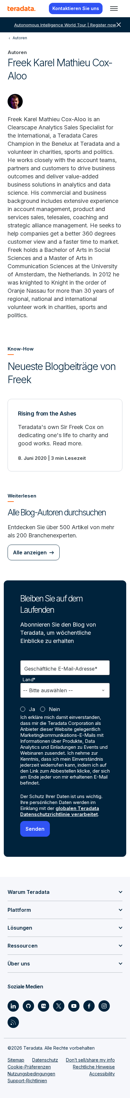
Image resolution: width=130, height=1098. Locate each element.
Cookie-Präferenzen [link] (29, 1066)
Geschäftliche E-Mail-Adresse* (61, 669)
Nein (54, 709)
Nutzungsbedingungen (31, 1073)
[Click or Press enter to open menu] (113, 8)
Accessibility (102, 1073)
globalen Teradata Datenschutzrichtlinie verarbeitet (59, 811)
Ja (32, 709)
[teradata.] (21, 8)
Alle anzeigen (30, 552)
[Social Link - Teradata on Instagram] (104, 1006)
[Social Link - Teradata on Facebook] (89, 1006)
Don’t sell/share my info (90, 1060)
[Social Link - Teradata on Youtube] (74, 1006)
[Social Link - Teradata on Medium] (43, 1006)
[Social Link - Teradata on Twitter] (58, 1006)
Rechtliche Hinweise (94, 1066)
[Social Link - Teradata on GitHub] (28, 1006)
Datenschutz (45, 1060)
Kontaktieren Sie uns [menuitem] (75, 8)
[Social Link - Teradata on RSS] (13, 1022)
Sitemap (16, 1060)
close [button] (118, 25)
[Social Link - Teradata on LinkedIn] (13, 1006)
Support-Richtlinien (27, 1080)
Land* (29, 679)
